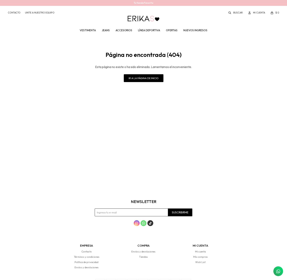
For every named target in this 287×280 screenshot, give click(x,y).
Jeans (106, 30)
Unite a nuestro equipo (39, 12)
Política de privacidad (86, 262)
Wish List (200, 262)
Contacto (14, 12)
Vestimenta (88, 30)
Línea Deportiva (149, 30)
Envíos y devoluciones (87, 267)
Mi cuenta (200, 251)
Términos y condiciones (86, 256)
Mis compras (200, 256)
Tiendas (143, 256)
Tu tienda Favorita (143, 2)
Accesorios (124, 30)
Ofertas (171, 30)
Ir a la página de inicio (144, 78)
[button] (236, 13)
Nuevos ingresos (195, 30)
